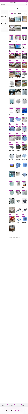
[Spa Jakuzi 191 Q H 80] (12, 185)
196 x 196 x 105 (2, 16)
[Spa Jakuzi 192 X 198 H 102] (12, 202)
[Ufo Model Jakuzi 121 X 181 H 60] (24, 75)
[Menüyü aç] (26, 2)
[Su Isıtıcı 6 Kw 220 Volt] (18, 211)
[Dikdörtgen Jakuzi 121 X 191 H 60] (18, 84)
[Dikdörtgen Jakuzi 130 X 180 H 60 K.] (18, 93)
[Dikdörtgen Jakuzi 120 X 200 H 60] (24, 84)
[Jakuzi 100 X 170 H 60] (18, 48)
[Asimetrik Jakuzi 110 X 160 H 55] (24, 39)
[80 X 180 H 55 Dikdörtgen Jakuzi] (18, 39)
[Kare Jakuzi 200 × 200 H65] (18, 175)
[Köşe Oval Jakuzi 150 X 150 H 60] (18, 130)
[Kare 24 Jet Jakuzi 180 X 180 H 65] (24, 166)
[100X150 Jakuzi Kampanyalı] (18, 29)
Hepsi (11, 13)
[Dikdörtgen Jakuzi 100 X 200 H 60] (12, 75)
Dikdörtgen (4, 22)
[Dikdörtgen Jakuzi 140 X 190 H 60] (12, 48)
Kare (6, 22)
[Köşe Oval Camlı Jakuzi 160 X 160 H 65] (18, 166)
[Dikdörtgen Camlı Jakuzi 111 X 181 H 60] (18, 157)
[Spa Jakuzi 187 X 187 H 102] (24, 194)
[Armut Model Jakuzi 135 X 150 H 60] (12, 84)
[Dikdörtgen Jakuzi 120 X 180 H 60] (18, 75)
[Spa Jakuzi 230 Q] (12, 194)
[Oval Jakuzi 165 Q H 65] (18, 102)
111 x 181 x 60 (6, 17)
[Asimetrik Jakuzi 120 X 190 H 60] (18, 139)
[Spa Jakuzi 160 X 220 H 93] (18, 185)
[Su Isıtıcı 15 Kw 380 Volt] (24, 211)
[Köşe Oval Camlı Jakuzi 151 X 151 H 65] (12, 148)
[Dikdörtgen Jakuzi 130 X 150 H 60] (24, 66)
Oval (1, 22)
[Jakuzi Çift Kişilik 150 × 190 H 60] (18, 112)
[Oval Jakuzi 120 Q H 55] (12, 29)
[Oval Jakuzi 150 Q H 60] (24, 48)
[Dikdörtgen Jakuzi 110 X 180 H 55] (18, 57)
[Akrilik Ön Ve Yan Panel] (12, 211)
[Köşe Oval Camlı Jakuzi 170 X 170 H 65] (24, 175)
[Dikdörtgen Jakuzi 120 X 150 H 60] (12, 57)
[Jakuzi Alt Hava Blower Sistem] (24, 220)
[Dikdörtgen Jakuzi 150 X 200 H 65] (12, 130)
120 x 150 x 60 (6, 16)
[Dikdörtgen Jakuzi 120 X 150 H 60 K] (24, 57)
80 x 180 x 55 (6, 15)
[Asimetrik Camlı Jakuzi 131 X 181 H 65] (24, 157)
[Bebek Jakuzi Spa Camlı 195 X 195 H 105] (18, 202)
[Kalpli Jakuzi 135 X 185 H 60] (12, 112)
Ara (26, 4)
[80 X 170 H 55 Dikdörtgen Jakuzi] (12, 39)
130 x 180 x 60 (2, 17)
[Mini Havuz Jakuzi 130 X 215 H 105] (18, 20)
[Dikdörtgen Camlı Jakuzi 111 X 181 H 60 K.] (12, 139)
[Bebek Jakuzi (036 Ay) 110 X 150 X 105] (12, 175)
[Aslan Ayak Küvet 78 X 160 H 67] (18, 121)
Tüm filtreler (26, 11)
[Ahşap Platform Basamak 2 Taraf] (12, 220)
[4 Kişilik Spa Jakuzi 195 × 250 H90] (24, 185)
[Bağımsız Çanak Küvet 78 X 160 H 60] (24, 121)
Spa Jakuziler (24, 13)
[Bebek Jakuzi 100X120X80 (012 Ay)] (12, 166)
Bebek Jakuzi (5, 23)
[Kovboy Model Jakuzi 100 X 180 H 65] (12, 20)
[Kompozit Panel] (18, 220)
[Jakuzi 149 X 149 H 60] (24, 93)
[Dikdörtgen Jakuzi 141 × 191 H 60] (24, 112)
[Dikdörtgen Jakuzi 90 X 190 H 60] (24, 29)
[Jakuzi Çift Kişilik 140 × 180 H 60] (12, 102)
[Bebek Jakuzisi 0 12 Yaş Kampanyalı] (24, 148)
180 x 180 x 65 (2, 15)
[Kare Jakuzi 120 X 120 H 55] (24, 20)
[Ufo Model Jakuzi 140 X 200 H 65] (24, 130)
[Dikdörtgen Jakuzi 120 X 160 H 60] (12, 66)
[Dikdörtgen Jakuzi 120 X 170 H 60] (18, 66)
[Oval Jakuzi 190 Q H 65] (12, 157)
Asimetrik (2, 23)
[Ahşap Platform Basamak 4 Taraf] (12, 229)
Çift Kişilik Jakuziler (19, 13)
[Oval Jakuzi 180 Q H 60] (18, 148)
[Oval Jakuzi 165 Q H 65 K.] (24, 102)
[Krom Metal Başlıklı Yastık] (24, 202)
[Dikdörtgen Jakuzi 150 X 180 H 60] (12, 121)
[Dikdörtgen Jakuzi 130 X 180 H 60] (12, 93)
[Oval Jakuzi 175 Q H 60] (24, 139)
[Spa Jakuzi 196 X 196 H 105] (18, 194)
